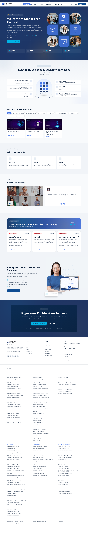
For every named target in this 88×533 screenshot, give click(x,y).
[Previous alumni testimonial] (61, 204)
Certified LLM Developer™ (37, 427)
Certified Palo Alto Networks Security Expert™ (15, 491)
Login (76, 4)
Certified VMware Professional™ (12, 507)
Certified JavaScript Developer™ (13, 413)
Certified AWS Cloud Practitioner (38, 413)
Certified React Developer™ (63, 489)
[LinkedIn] (8, 356)
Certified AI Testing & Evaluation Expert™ (14, 377)
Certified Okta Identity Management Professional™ (16, 489)
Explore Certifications (13, 41)
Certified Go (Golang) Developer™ (64, 477)
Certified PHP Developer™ (62, 487)
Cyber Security (42, 113)
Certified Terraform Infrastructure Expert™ (14, 506)
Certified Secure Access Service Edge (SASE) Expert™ (16, 497)
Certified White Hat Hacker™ (12, 509)
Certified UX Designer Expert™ (38, 440)
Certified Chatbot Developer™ (38, 416)
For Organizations (49, 4)
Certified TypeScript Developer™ (13, 386)
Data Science (51, 113)
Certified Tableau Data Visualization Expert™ (15, 419)
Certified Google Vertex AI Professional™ (40, 424)
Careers (27, 349)
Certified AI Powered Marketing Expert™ (40, 402)
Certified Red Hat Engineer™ (12, 495)
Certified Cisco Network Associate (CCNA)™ (15, 457)
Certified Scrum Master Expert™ (12, 420)
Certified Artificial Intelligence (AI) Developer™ (41, 391)
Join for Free (81, 4)
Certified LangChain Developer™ (38, 426)
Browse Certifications (40, 323)
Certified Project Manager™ (12, 408)
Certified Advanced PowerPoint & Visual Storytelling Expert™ (43, 459)
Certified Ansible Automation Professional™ (15, 453)
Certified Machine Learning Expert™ (64, 391)
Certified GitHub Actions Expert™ (64, 475)
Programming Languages (62, 113)
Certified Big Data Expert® (37, 462)
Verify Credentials (29, 353)
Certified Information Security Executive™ (14, 477)
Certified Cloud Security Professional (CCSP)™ (15, 462)
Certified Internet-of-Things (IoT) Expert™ (14, 523)
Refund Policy (66, 360)
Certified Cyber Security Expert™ (13, 446)
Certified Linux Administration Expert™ (14, 480)
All (9, 113)
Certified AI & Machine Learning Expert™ (40, 395)
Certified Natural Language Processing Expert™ (41, 433)
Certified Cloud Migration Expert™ (13, 384)
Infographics (47, 343)
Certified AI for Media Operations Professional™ (41, 397)
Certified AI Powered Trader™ (38, 404)
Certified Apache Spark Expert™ (38, 461)
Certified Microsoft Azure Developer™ (14, 404)
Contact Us (28, 345)
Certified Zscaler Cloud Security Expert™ (14, 513)
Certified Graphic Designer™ (38, 523)
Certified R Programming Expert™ (64, 491)
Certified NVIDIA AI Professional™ (39, 431)
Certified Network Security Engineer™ (13, 487)
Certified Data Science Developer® (39, 464)
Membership (41, 4)
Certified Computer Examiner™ (12, 455)
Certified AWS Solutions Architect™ (39, 415)
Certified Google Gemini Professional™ (39, 384)
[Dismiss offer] (80, 1)
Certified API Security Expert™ (12, 391)
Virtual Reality (12, 115)
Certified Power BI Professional (12, 399)
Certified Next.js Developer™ (63, 464)
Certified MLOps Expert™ (11, 380)
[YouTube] (15, 356)
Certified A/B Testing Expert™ (12, 379)
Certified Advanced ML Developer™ (64, 382)
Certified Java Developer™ (11, 411)
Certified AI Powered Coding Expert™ (39, 379)
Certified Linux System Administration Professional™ (67, 478)
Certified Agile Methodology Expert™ (64, 380)
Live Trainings (33, 4)
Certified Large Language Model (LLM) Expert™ (15, 400)
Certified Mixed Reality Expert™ (38, 524)
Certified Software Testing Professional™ (65, 493)
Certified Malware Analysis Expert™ (13, 482)
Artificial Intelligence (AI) (19, 113)
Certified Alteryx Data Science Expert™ (39, 457)
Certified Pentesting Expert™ (12, 493)
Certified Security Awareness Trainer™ (14, 498)
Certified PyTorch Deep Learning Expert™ (65, 393)
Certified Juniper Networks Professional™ (14, 478)
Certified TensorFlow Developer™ (64, 395)
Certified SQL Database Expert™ (12, 415)
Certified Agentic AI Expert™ (38, 377)
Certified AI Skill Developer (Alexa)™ (39, 406)
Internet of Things (74, 113)
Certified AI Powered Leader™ (38, 400)
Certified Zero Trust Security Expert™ (13, 515)
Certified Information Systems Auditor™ (14, 406)
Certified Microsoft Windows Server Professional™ (16, 484)
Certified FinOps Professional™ (38, 470)
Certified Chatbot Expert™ (37, 418)
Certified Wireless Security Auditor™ (13, 511)
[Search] (62, 4)
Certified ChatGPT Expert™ (37, 420)
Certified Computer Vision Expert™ (64, 387)
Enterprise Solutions (14, 290)
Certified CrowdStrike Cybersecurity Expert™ (15, 461)
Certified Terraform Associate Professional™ (15, 504)
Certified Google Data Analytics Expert (14, 422)
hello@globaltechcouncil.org (71, 346)
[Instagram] (18, 356)
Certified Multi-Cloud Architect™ (63, 480)
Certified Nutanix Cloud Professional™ (13, 486)
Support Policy (66, 358)
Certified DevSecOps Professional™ (13, 468)
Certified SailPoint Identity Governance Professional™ (16, 500)
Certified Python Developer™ (63, 486)
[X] (13, 356)
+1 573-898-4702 (70, 348)
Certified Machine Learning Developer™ (65, 389)
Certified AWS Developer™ (63, 466)
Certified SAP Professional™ (12, 390)
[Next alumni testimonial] (64, 204)
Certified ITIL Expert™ (11, 402)
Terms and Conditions (68, 354)
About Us (27, 343)
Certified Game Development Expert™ (14, 417)
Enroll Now (11, 249)
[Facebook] (10, 356)
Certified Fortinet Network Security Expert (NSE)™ (16, 470)
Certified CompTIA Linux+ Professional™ (65, 473)
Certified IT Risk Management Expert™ (14, 397)
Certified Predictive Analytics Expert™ (39, 477)
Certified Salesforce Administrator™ (39, 436)
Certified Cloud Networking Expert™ (13, 459)
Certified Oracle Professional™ (63, 484)
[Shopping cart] (72, 4)
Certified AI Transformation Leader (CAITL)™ (40, 408)
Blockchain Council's (31, 36)
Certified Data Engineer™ (11, 409)
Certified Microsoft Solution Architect (13, 393)
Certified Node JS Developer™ (63, 482)
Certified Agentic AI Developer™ (38, 382)
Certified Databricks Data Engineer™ (39, 468)
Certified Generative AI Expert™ (38, 422)
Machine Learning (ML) (32, 113)
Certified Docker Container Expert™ (13, 466)
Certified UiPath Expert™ (37, 438)
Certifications (26, 4)
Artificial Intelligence (48, 345)
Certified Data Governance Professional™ (14, 388)
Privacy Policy (66, 356)
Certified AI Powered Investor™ (38, 399)
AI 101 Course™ (61, 521)
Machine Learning (48, 349)
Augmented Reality (48, 355)
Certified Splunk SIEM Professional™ (13, 502)
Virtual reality (47, 353)
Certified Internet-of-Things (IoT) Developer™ (15, 521)
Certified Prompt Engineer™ (37, 390)
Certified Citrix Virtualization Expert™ (13, 464)
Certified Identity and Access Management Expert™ (16, 475)
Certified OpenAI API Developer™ (39, 435)
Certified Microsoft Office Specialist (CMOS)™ (41, 475)
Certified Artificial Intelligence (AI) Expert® (40, 393)
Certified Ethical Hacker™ (11, 382)
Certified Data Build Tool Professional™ (39, 466)
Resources (57, 4)
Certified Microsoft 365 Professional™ (39, 429)
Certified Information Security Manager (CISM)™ (15, 395)
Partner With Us (29, 351)
